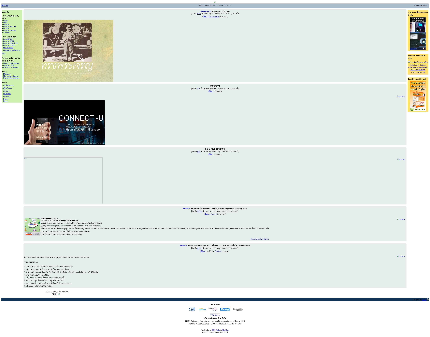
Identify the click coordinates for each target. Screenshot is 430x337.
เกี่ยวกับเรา (7, 88)
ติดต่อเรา (6, 91)
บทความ (6, 97)
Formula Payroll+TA (10, 43)
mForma (6, 28)
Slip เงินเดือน (8, 48)
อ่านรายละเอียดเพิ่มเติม (259, 239)
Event (5, 99)
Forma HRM (7, 39)
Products (214, 214)
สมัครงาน (7, 94)
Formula (6, 24)
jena (198, 88)
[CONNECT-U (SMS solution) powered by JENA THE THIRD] (64, 144)
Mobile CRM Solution (11, 63)
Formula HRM (8, 41)
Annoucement (214, 16)
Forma (5, 20)
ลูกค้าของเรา (8, 85)
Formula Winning (9, 30)
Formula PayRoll (9, 45)
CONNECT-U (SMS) (11, 67)
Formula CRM (8, 65)
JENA (199, 14)
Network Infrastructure (11, 78)
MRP (5, 22)
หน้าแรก (5, 6)
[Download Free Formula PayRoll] (418, 111)
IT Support (7, 74)
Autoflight (6, 32)
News (5, 101)
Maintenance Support (10, 76)
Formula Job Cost (9, 26)
